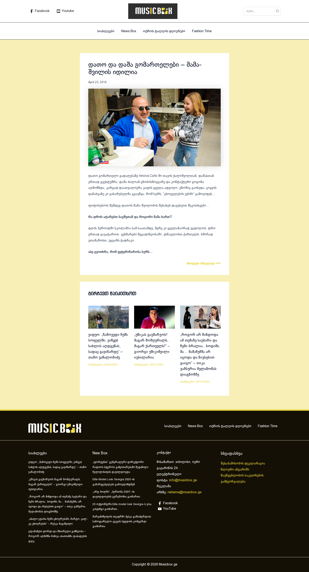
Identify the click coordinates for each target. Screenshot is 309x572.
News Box (128, 31)
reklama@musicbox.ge (185, 492)
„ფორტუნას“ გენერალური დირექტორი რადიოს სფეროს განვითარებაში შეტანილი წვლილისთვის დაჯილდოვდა (120, 467)
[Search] (277, 11)
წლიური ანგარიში (235, 469)
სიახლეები (105, 31)
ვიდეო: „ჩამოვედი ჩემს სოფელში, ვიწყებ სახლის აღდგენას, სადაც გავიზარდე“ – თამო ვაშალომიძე (108, 346)
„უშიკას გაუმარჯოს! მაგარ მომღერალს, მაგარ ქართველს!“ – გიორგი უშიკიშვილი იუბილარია (152, 346)
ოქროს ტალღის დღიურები (164, 31)
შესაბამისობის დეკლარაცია (243, 463)
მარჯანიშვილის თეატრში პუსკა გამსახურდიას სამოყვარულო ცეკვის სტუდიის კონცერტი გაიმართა (121, 522)
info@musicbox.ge (183, 480)
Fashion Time (202, 31)
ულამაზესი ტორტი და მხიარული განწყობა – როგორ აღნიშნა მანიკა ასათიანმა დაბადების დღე (57, 536)
